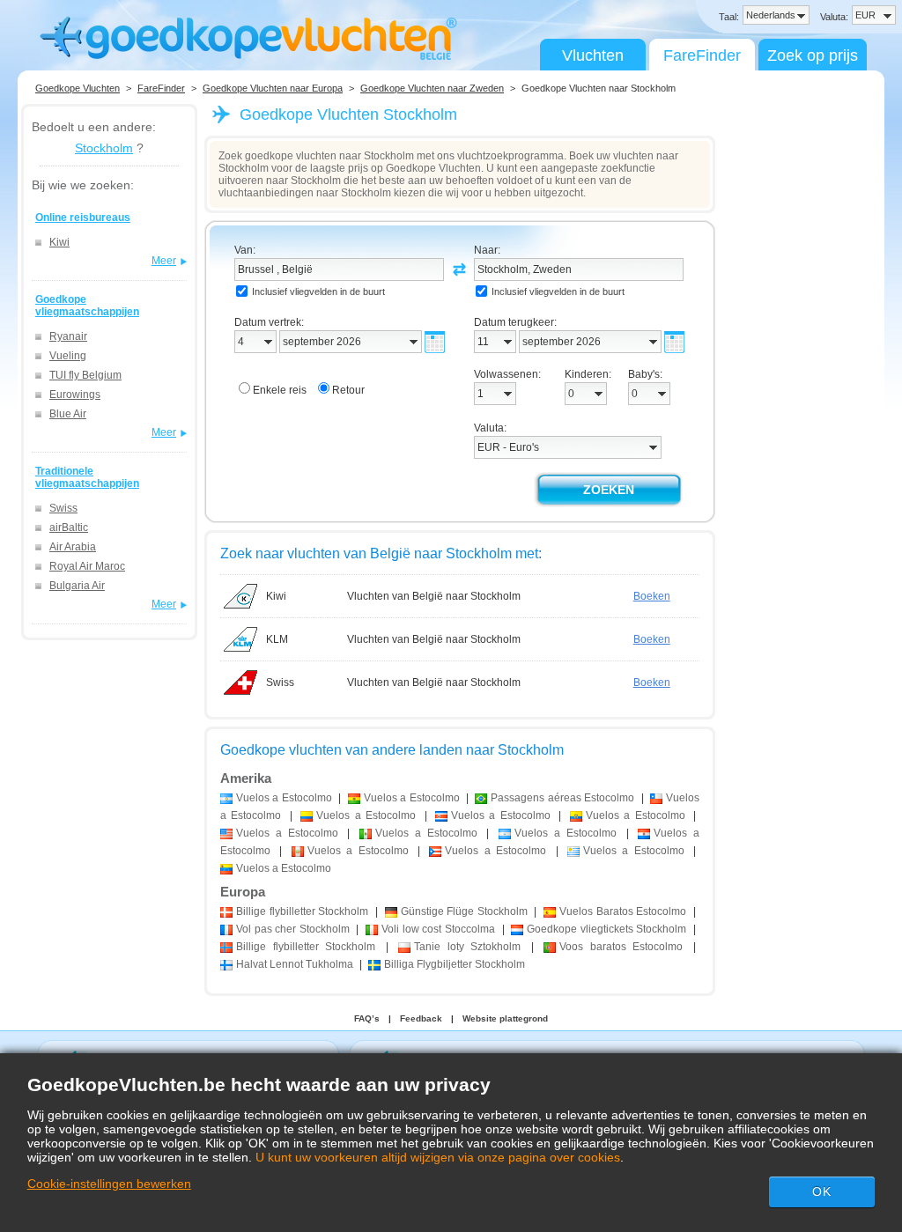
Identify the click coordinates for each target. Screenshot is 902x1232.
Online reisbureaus (82, 217)
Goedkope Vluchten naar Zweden (432, 88)
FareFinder (702, 55)
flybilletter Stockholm (302, 911)
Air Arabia (72, 547)
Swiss (63, 508)
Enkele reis (280, 390)
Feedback (421, 1018)
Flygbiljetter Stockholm (454, 964)
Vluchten (593, 55)
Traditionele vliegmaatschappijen (87, 477)
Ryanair (68, 336)
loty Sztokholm (467, 947)
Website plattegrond (505, 1018)
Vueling (67, 356)
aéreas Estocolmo (562, 798)
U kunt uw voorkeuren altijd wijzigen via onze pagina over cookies (437, 1157)
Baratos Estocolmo (622, 911)
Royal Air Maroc (87, 566)
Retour (348, 390)
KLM (277, 639)
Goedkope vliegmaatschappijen (87, 305)
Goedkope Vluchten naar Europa (273, 88)
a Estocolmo (284, 798)
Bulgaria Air (77, 585)
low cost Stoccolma (438, 929)
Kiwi (59, 242)
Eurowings (74, 394)
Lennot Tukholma (294, 964)
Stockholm (104, 148)
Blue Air (67, 414)
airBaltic (68, 527)
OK (822, 1191)
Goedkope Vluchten (77, 88)
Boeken (651, 596)
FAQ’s (367, 1018)
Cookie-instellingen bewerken (109, 1184)
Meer (164, 261)
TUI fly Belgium (85, 375)
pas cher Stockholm (293, 929)
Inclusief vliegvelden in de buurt (318, 291)
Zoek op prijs (812, 55)
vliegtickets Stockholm (606, 929)
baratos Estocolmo (621, 947)
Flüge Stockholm (464, 911)
